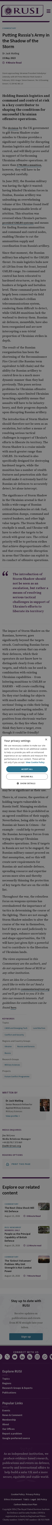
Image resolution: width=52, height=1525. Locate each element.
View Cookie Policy (35, 762)
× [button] (46, 740)
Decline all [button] (27, 776)
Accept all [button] (27, 769)
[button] (26, 783)
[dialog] (26, 762)
